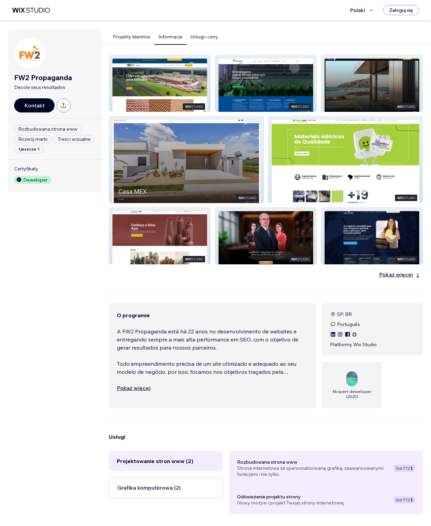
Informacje (171, 37)
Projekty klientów (132, 37)
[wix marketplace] (31, 10)
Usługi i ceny (204, 37)
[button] (160, 83)
